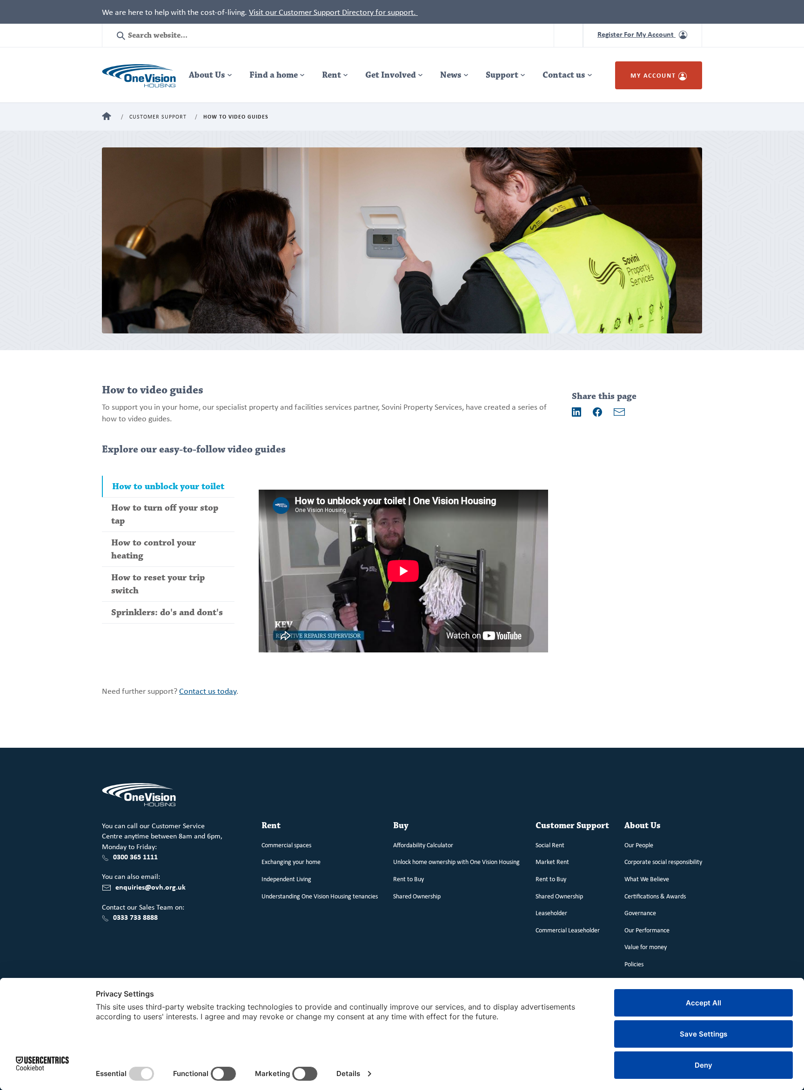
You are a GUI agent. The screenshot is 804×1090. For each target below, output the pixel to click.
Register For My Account (636, 34)
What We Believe (646, 878)
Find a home (273, 75)
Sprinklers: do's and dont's (167, 612)
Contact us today (207, 690)
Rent (331, 75)
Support (502, 75)
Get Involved (390, 75)
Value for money (645, 946)
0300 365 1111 (135, 856)
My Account (654, 75)
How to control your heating (153, 549)
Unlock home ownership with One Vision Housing (456, 861)
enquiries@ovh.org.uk (150, 887)
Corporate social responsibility (663, 861)
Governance (640, 912)
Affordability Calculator (423, 844)
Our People (638, 844)
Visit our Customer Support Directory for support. (333, 11)
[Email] (619, 412)
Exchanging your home (291, 861)
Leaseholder (551, 912)
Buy (401, 825)
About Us (207, 75)
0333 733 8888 (135, 917)
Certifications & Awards (655, 895)
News (451, 75)
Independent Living (286, 878)
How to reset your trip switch (158, 584)
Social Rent (550, 844)
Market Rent (552, 861)
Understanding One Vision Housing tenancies (319, 895)
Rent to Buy (408, 878)
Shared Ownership (417, 895)
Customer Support (158, 117)
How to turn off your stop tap (164, 514)
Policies (633, 963)
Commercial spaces (286, 844)
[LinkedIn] (576, 412)
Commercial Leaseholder (568, 929)
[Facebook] (597, 412)
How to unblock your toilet (168, 486)
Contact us (564, 75)
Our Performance (647, 929)
